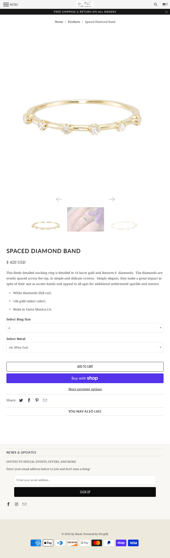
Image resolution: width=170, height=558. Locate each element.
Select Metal (15, 339)
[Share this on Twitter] (20, 400)
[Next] (111, 199)
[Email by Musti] (24, 504)
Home (59, 22)
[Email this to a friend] (44, 400)
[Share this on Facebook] (28, 400)
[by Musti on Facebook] (8, 504)
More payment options (85, 389)
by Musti (76, 534)
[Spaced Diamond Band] (85, 116)
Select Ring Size (18, 319)
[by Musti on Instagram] (16, 504)
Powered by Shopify (95, 534)
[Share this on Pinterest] (36, 400)
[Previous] (58, 199)
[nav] (10, 4)
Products (74, 22)
